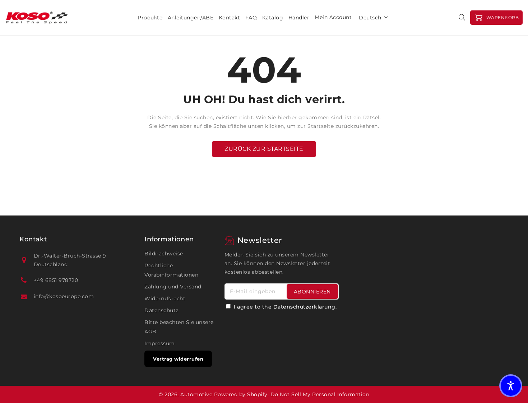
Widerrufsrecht (164, 298)
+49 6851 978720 (56, 280)
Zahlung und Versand (173, 286)
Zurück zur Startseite (264, 148)
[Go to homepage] (36, 17)
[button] (510, 385)
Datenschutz (161, 310)
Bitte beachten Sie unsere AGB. (179, 327)
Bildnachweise (163, 253)
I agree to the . (285, 307)
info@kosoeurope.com (64, 296)
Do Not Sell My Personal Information (320, 394)
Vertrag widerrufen (178, 359)
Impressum (159, 343)
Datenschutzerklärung (304, 307)
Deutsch (370, 17)
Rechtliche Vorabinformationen (171, 270)
